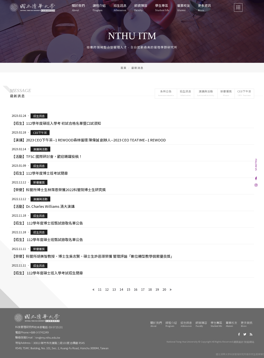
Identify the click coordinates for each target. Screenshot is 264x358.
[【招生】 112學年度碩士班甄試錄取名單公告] (132, 236)
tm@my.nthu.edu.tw (47, 337)
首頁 (124, 67)
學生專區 (216, 323)
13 (114, 289)
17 (143, 289)
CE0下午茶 (244, 93)
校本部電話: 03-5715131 (48, 327)
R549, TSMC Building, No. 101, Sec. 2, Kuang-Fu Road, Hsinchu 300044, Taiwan (61, 348)
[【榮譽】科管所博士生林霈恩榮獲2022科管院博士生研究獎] (132, 186)
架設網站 (249, 342)
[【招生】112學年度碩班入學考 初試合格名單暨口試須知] (132, 119)
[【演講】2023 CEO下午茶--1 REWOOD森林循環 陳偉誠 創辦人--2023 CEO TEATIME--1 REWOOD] (132, 136)
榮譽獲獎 (226, 93)
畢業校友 (231, 323)
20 (164, 289)
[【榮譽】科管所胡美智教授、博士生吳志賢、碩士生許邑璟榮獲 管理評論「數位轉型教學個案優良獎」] (132, 252)
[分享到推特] (245, 334)
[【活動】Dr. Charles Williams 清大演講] (132, 202)
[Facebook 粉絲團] (256, 178)
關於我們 (156, 323)
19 (157, 289)
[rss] (251, 334)
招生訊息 (185, 93)
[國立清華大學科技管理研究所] (32, 7)
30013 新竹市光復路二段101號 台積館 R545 (59, 343)
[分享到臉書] (239, 334)
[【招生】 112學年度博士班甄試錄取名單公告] (132, 219)
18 (150, 289)
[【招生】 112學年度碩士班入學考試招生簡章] (132, 269)
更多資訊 (246, 323)
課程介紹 (171, 323)
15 (128, 289)
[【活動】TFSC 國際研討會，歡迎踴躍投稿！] (132, 153)
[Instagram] (256, 185)
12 (107, 289)
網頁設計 (238, 342)
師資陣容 (201, 323)
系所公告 (166, 93)
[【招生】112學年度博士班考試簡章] (132, 169)
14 (121, 289)
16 (135, 289)
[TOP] (256, 350)
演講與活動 (205, 93)
